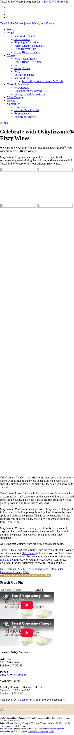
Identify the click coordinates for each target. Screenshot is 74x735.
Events (6, 728)
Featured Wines (40, 568)
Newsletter (57, 568)
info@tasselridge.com (54, 728)
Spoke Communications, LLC (41, 731)
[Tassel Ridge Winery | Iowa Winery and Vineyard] (4, 122)
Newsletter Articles (11, 572)
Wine (26, 572)
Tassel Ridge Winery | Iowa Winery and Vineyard (28, 23)
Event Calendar (20, 699)
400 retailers (29, 553)
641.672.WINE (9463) (55, 1)
